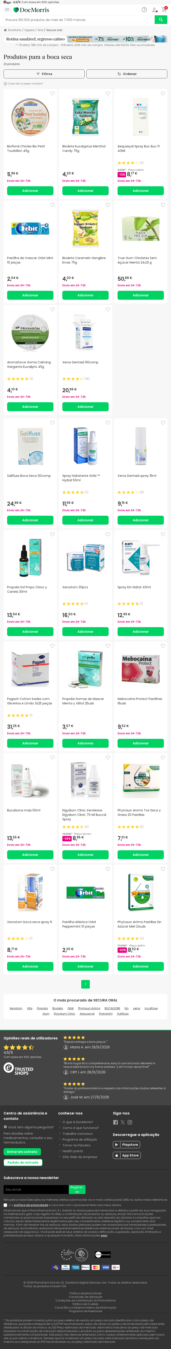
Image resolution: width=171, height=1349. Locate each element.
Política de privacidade (86, 1293)
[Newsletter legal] (6, 1205)
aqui (104, 1235)
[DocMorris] (31, 10)
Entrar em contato (22, 1152)
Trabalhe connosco (78, 1133)
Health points (73, 1151)
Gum (46, 1014)
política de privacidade (31, 1205)
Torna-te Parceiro (76, 1145)
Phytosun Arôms (89, 1008)
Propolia (42, 1008)
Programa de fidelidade (85, 1311)
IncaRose (151, 1008)
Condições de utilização (85, 1297)
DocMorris (14, 30)
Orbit (70, 1008)
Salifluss (123, 1014)
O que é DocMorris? (78, 1122)
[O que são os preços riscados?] (5, 84)
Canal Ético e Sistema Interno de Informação (85, 1307)
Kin (127, 1008)
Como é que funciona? (81, 1128)
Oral (40, 30)
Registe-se (77, 1189)
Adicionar (30, 191)
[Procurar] (161, 19)
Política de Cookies (85, 1304)
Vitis (30, 1008)
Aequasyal (87, 1014)
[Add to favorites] (52, 93)
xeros (136, 1008)
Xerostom (16, 1008)
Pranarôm (106, 1014)
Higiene (29, 30)
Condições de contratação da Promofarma (85, 1300)
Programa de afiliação (80, 1139)
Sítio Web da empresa (80, 1157)
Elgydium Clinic (64, 1014)
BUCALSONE (112, 1008)
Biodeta (57, 1008)
